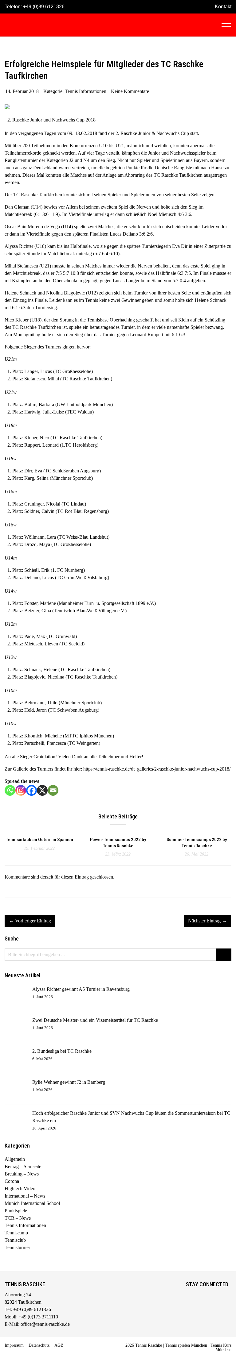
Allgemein (15, 1159)
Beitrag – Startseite (23, 1166)
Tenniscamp (16, 1232)
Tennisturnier (17, 1247)
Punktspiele (16, 1210)
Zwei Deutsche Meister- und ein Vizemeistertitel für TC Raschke (95, 1020)
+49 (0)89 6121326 (44, 6)
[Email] (53, 790)
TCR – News (18, 1218)
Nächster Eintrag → (207, 920)
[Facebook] (31, 790)
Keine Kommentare (130, 91)
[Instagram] (20, 790)
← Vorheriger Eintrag (30, 920)
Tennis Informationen (85, 91)
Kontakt (223, 6)
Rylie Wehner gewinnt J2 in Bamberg (68, 1082)
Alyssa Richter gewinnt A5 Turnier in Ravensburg (81, 989)
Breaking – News (22, 1173)
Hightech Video (20, 1188)
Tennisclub (15, 1240)
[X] (42, 790)
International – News (25, 1195)
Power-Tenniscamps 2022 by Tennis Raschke (118, 842)
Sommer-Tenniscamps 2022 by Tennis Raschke (197, 842)
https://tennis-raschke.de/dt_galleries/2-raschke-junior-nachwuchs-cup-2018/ (156, 768)
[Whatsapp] (10, 790)
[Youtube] (216, 1296)
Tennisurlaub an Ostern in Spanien (39, 839)
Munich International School (32, 1203)
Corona (12, 1181)
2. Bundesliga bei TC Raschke (62, 1051)
